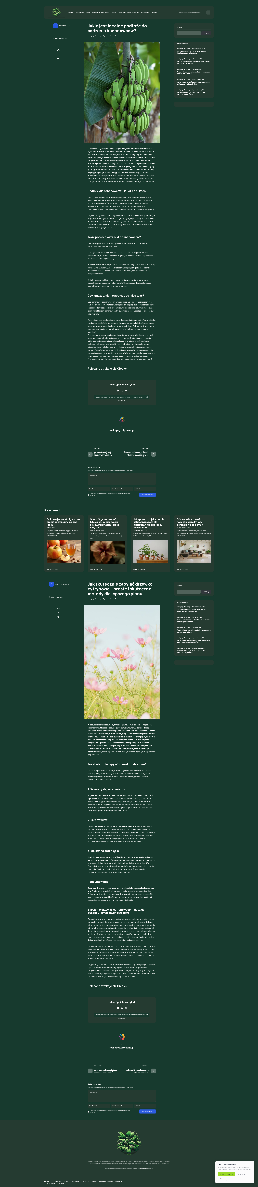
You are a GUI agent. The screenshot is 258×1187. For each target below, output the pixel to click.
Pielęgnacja (75, 1181)
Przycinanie (51, 1183)
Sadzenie (61, 1183)
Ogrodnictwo (56, 1181)
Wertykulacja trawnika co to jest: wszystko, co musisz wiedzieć (194, 73)
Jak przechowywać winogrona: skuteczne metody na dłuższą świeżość (193, 83)
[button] (208, 12)
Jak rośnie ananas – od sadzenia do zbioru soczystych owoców (193, 62)
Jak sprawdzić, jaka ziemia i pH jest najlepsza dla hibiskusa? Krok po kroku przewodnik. (149, 523)
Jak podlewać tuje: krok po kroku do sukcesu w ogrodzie (191, 93)
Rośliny (46, 1181)
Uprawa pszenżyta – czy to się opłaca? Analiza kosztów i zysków (192, 52)
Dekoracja (118, 1181)
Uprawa (94, 1181)
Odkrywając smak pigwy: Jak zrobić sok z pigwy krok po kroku (63, 521)
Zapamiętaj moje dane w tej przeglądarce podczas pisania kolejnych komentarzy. (110, 494)
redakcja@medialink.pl (146, 1168)
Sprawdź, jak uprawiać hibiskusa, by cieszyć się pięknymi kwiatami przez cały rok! (104, 523)
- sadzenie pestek (64, 26)
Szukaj (179, 27)
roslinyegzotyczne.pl (121, 430)
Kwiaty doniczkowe (106, 1181)
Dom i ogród (85, 1181)
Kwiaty (65, 1181)
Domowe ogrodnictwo (62, 584)
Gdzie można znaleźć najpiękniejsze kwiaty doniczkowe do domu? (190, 521)
